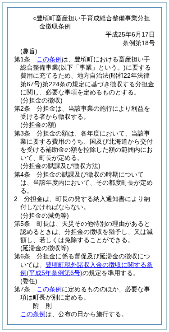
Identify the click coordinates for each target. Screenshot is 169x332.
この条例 (49, 59)
